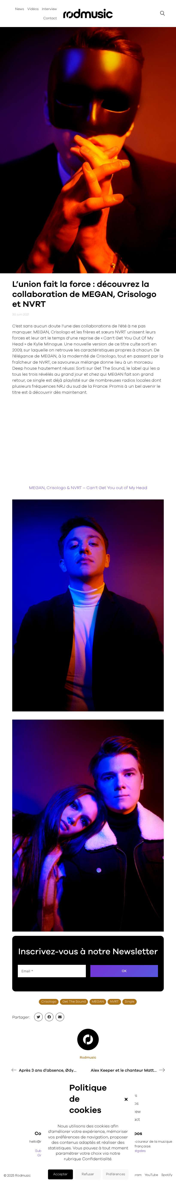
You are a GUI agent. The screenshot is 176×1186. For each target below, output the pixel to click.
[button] (126, 1099)
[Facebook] (49, 1017)
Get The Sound (74, 1001)
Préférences (115, 1174)
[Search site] (162, 14)
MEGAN (98, 1001)
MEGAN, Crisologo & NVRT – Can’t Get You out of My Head (88, 488)
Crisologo (48, 1001)
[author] (88, 1039)
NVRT (114, 1001)
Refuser (88, 1174)
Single (129, 1001)
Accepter (60, 1174)
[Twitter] (38, 1017)
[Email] (60, 1017)
